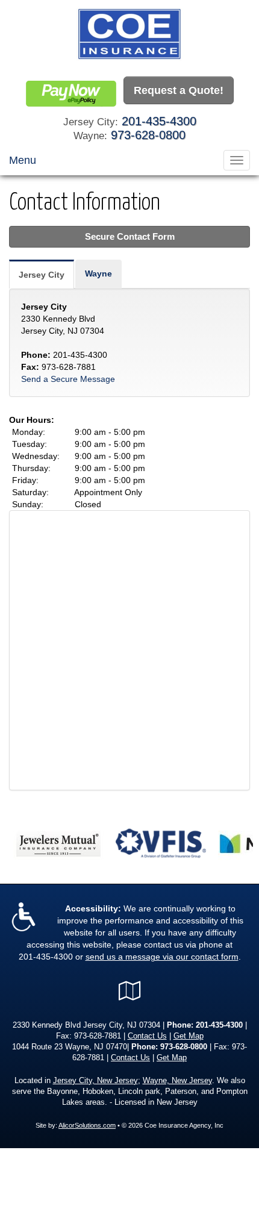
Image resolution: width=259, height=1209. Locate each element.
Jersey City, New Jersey (95, 1080)
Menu (22, 160)
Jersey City (41, 275)
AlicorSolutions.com (87, 1125)
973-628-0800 (148, 135)
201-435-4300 (159, 121)
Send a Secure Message (68, 379)
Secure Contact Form (130, 236)
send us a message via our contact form (162, 956)
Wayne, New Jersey (177, 1080)
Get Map (188, 1036)
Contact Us (147, 1036)
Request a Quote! (178, 90)
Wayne (98, 273)
